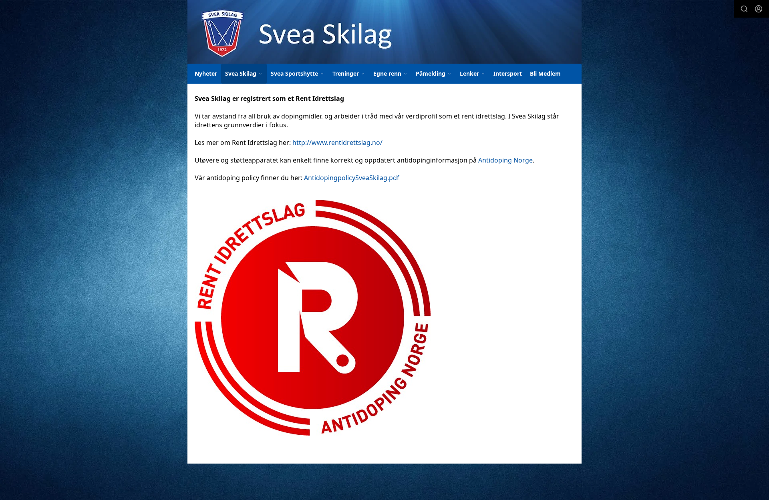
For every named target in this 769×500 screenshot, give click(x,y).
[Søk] (744, 9)
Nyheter (206, 73)
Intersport (507, 73)
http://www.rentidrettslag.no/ (337, 142)
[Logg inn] (758, 9)
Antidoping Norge (505, 160)
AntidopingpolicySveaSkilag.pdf (351, 177)
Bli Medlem (545, 73)
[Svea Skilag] (384, 32)
